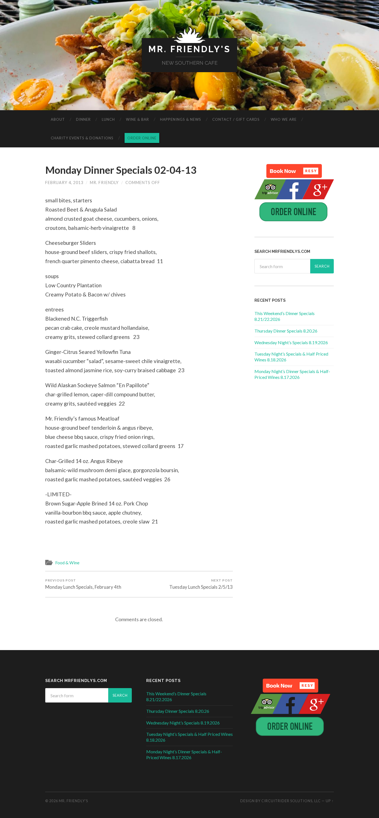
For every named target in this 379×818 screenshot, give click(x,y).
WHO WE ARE (284, 119)
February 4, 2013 (64, 182)
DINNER (83, 119)
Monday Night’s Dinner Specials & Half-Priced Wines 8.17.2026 (292, 374)
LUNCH (108, 119)
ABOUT (58, 119)
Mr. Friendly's (189, 49)
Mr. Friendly (104, 182)
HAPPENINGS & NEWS (180, 119)
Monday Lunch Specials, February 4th (83, 584)
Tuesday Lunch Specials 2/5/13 (201, 584)
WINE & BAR (137, 119)
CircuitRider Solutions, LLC (291, 801)
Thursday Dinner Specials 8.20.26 (285, 330)
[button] (294, 171)
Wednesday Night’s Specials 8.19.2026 (291, 342)
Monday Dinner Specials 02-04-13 (120, 170)
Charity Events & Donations (82, 138)
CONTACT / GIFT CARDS (236, 119)
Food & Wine (67, 562)
